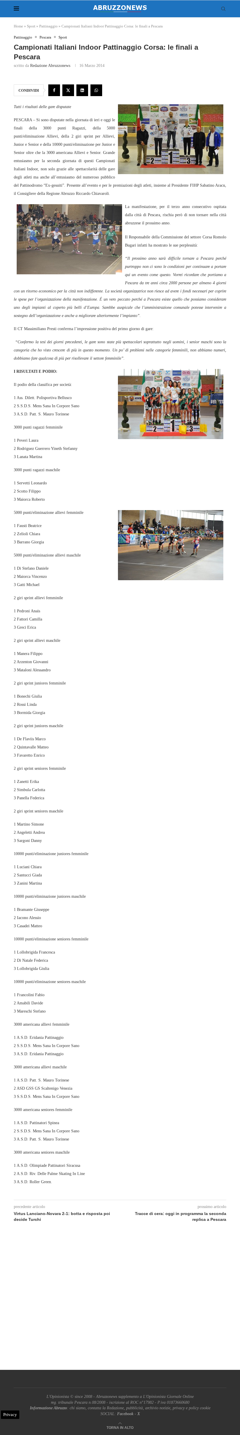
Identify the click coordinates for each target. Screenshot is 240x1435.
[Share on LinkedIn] (82, 90)
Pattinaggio (48, 26)
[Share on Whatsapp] (96, 90)
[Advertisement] (120, 1303)
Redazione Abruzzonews (50, 65)
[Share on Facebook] (54, 90)
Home (18, 26)
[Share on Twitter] (68, 90)
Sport (31, 26)
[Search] (223, 8)
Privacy (10, 1414)
